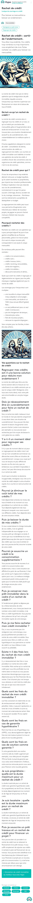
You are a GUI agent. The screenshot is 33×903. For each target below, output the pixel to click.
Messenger (16, 891)
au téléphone (19, 3)
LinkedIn (25, 887)
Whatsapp (6, 891)
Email (6, 894)
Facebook (6, 887)
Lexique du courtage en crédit (12, 11)
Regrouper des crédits (9, 30)
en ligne (14, 3)
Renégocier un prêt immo (10, 27)
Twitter (16, 887)
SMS (25, 891)
